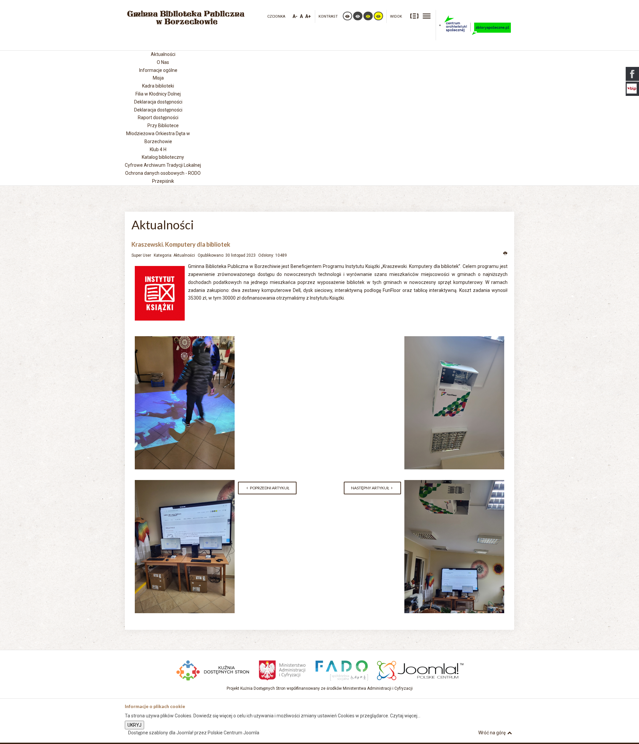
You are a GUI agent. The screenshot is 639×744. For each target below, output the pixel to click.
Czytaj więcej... (405, 715)
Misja (158, 78)
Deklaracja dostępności (158, 110)
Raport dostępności (158, 117)
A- (295, 16)
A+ (308, 16)
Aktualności (184, 255)
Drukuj (505, 253)
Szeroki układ (426, 15)
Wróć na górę (492, 732)
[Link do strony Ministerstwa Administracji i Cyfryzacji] (283, 669)
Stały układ (414, 15)
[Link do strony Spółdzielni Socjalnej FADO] (341, 669)
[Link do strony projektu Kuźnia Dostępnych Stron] (213, 669)
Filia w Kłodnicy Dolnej (158, 94)
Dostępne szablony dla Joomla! (160, 732)
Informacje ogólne (158, 70)
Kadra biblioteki (158, 86)
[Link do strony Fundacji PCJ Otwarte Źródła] (420, 669)
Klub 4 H (158, 149)
